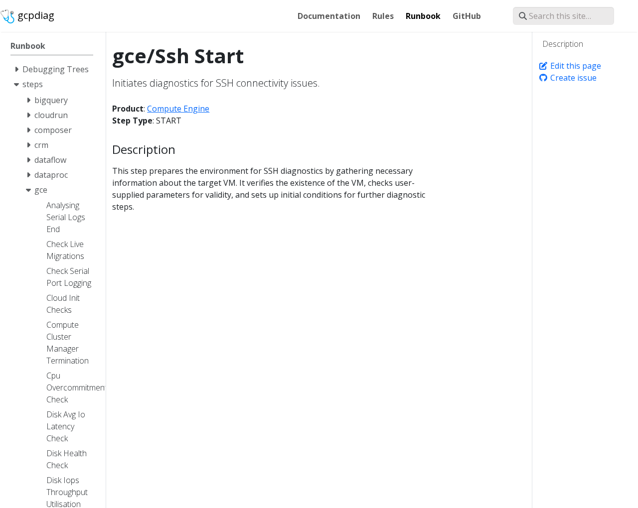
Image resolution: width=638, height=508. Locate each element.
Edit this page (574, 65)
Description (562, 43)
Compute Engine (178, 108)
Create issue (572, 77)
